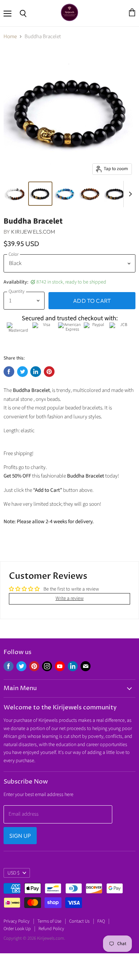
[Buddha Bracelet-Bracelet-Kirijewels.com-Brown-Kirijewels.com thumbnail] (90, 193)
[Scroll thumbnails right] (129, 194)
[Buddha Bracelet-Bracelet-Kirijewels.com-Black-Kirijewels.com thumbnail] (15, 193)
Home (10, 37)
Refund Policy (51, 928)
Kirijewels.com (33, 231)
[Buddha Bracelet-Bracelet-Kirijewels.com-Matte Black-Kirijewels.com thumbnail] (115, 193)
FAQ (101, 921)
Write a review (70, 598)
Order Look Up (17, 928)
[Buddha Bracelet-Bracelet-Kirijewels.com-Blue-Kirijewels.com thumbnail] (65, 193)
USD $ (13, 873)
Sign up (20, 835)
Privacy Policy (17, 921)
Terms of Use (49, 921)
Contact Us (79, 921)
